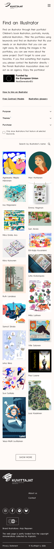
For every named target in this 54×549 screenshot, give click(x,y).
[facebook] (12, 511)
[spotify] (19, 511)
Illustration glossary (38, 99)
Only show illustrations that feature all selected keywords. (26, 132)
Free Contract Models (13, 99)
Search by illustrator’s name (32, 144)
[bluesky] (26, 511)
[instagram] (5, 511)
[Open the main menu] (49, 5)
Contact (32, 498)
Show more (25, 457)
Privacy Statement (10, 546)
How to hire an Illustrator (15, 92)
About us (32, 493)
